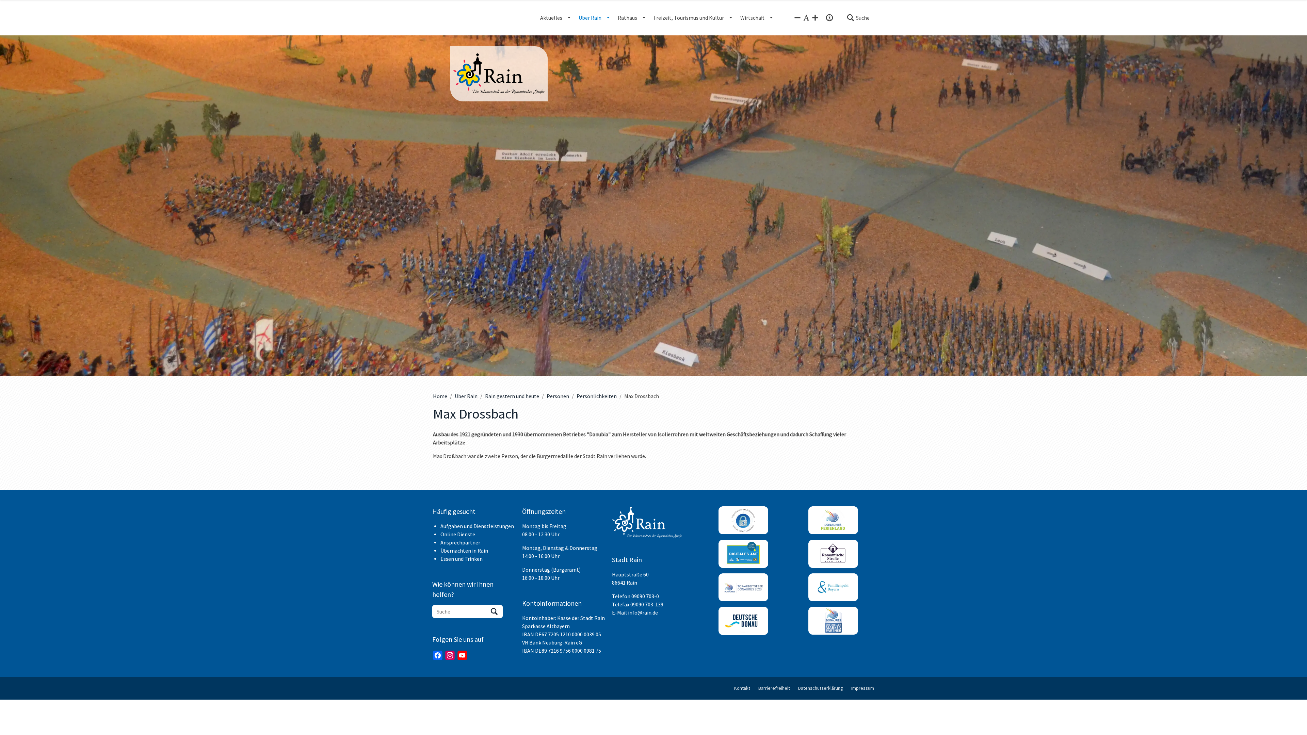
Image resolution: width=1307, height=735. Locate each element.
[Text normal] (806, 17)
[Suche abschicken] (494, 611)
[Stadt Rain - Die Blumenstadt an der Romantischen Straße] (499, 73)
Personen (558, 396)
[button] (858, 17)
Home (440, 396)
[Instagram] (450, 655)
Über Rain (466, 396)
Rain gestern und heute (512, 396)
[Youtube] (462, 655)
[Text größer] (815, 17)
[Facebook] (437, 655)
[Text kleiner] (797, 17)
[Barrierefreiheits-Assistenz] (829, 17)
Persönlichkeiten (597, 396)
